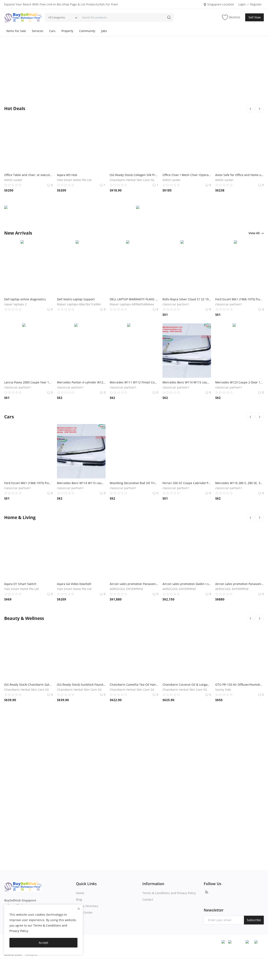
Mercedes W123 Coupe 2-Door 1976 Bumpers (239, 382)
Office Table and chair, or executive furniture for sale (28, 175)
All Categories (56, 17)
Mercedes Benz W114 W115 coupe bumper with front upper (186, 382)
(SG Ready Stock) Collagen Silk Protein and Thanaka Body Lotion (134, 175)
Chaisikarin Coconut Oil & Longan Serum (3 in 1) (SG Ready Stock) (186, 684)
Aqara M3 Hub (67, 175)
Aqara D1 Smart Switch (20, 584)
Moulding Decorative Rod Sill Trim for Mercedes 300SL (134, 483)
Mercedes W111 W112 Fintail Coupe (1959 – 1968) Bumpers (134, 382)
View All (254, 233)
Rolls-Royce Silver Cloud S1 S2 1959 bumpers (186, 299)
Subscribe (254, 920)
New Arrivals (18, 233)
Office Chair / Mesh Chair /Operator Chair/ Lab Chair (186, 175)
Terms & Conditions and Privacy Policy (169, 893)
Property (67, 31)
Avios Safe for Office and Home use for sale (239, 175)
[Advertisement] (134, 71)
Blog (79, 899)
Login (242, 4)
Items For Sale (16, 31)
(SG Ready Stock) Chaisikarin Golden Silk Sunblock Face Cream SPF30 (28, 684)
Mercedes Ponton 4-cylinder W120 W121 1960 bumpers (81, 382)
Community (87, 31)
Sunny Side (223, 690)
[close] (79, 909)
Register (256, 4)
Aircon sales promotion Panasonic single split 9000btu (239, 584)
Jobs (104, 31)
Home (80, 893)
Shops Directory (87, 906)
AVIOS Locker (13, 180)
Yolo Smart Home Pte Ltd (74, 180)
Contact (147, 899)
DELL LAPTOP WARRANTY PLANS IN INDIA (134, 299)
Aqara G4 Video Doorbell (74, 584)
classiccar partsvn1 (175, 304)
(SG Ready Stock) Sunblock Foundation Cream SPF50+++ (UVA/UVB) (81, 684)
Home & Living (20, 517)
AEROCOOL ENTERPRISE (126, 589)
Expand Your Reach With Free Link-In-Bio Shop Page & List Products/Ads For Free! (61, 4)
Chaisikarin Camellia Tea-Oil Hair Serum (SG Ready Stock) (134, 684)
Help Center (84, 912)
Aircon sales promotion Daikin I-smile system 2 (186, 584)
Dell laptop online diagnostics (25, 299)
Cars (52, 31)
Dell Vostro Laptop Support (76, 299)
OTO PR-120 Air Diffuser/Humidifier (239, 684)
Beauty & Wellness (24, 618)
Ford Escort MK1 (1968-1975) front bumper (239, 299)
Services (37, 31)
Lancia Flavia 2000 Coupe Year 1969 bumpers (28, 382)
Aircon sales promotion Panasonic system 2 (134, 584)
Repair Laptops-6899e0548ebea (132, 304)
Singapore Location (220, 4)
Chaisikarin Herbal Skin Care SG (132, 180)
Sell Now (255, 17)
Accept (43, 943)
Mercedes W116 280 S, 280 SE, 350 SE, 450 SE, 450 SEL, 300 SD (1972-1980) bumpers (239, 483)
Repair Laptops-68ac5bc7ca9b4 (79, 304)
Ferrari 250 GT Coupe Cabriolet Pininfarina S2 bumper (186, 483)
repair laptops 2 (15, 304)
